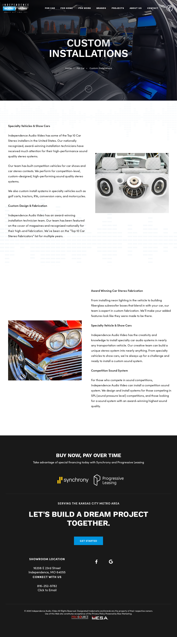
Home (68, 68)
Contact (152, 8)
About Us (136, 8)
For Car (50, 8)
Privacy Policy (98, 613)
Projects (118, 8)
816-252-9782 (47, 586)
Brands (101, 8)
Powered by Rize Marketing (118, 613)
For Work (84, 8)
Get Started (88, 540)
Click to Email (47, 590)
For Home (66, 8)
